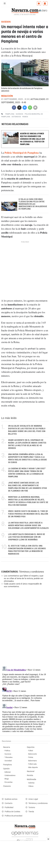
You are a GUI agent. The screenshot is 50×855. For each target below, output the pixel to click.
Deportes (30, 747)
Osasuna (7, 786)
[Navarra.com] (25, 10)
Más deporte (33, 767)
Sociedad (8, 761)
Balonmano (32, 761)
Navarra (6, 747)
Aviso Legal (33, 799)
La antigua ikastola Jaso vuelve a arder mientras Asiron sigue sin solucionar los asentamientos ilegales (28, 525)
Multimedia (31, 779)
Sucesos (8, 754)
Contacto (8, 803)
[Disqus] (24, 626)
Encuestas (9, 782)
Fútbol (30, 751)
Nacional (30, 771)
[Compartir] (14, 107)
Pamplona (7, 765)
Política (7, 751)
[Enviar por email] (35, 107)
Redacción (7, 96)
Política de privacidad (13, 816)
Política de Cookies (12, 811)
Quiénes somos (11, 799)
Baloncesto (32, 754)
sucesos (19, 114)
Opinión (6, 769)
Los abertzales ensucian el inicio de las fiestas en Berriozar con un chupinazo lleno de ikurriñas (26, 537)
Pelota (30, 757)
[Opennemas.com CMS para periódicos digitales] (25, 836)
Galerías (31, 783)
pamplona (9, 114)
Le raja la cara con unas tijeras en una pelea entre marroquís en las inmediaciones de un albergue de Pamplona (33, 204)
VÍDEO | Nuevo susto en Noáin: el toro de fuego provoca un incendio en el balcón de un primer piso (28, 514)
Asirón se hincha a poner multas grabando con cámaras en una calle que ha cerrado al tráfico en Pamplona (32, 139)
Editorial (8, 772)
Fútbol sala (32, 764)
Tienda (31, 811)
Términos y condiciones (31, 571)
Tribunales (9, 757)
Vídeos (30, 786)
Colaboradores (10, 775)
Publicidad (9, 807)
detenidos (16, 117)
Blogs (7, 779)
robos (25, 117)
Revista (30, 775)
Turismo (31, 807)
